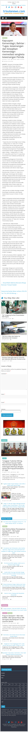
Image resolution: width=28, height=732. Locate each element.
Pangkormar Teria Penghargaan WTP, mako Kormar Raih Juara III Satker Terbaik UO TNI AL (13, 647)
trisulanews (14, 59)
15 (20, 691)
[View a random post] (25, 18)
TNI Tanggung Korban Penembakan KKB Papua (13, 316)
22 (20, 693)
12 (9, 691)
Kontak (3, 675)
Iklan (2, 677)
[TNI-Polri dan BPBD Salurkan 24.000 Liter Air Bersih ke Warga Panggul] (13, 563)
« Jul (2, 701)
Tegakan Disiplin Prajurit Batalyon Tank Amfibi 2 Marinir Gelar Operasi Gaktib (13, 487)
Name (3, 394)
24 (2, 696)
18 (6, 693)
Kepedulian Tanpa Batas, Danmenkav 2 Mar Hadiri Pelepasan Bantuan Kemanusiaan (12, 656)
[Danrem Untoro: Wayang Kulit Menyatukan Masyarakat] (13, 593)
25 (6, 696)
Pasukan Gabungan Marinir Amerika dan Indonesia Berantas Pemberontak (13, 358)
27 (13, 696)
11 (6, 691)
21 (17, 693)
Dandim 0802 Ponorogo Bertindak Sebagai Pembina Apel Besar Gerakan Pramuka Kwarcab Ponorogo (13, 578)
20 (13, 693)
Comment (4, 373)
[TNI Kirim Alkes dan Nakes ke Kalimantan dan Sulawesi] (14, 322)
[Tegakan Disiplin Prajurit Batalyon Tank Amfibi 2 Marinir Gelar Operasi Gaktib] (13, 483)
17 (2, 693)
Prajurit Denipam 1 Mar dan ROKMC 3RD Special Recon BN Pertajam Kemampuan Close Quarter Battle (13, 618)
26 (9, 696)
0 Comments (21, 59)
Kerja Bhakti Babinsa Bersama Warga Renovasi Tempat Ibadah (13, 284)
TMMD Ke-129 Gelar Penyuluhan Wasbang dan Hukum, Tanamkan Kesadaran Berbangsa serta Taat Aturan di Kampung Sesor (18, 496)
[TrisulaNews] (2, 18)
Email (3, 402)
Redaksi (3, 673)
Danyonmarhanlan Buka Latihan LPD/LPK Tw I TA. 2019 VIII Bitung (14, 292)
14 (17, 691)
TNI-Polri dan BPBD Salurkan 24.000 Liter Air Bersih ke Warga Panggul (12, 567)
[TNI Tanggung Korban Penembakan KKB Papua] (14, 301)
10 (2, 691)
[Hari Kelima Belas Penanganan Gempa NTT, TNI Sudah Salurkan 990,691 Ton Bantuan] (14, 521)
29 (20, 696)
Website (3, 409)
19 (9, 693)
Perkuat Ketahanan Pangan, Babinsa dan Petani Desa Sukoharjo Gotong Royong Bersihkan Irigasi (13, 588)
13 (13, 691)
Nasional (5, 38)
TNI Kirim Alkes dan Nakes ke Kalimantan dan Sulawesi (11, 337)
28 (17, 696)
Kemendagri (10, 61)
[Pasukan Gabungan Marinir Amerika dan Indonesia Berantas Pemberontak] (14, 343)
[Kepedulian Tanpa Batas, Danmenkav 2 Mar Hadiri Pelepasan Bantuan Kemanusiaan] (13, 653)
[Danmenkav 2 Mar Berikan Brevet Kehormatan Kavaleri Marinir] (13, 634)
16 (24, 691)
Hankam (4, 613)
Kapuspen (6, 61)
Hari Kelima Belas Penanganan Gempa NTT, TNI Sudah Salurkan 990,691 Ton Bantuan (13, 532)
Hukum (4, 458)
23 (24, 693)
